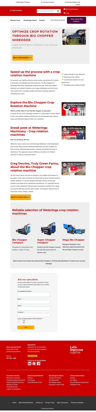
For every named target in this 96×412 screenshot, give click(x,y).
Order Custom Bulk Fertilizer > (76, 20)
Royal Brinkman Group (57, 20)
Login (67, 13)
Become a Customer (71, 9)
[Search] (58, 11)
